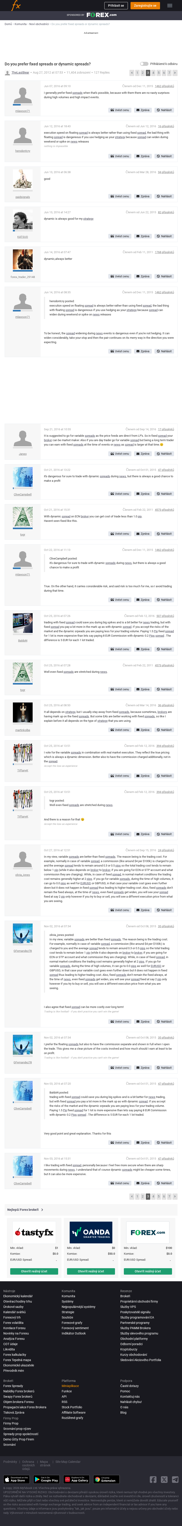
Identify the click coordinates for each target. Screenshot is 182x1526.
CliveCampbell (23, 494)
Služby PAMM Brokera (135, 1328)
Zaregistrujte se (145, 5)
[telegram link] (175, 1479)
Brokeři (125, 1296)
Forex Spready (13, 1386)
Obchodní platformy (134, 1338)
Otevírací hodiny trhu (17, 1301)
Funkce (67, 1391)
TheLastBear (20, 72)
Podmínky (10, 1461)
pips (118, 865)
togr (22, 534)
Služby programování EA (137, 1317)
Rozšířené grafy (72, 1418)
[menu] (169, 5)
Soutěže (67, 1317)
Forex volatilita (13, 1322)
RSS (64, 1402)
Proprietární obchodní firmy (139, 1301)
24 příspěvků (166, 850)
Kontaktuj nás (130, 1396)
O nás (124, 1407)
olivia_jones (22, 874)
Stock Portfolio (72, 1407)
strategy (120, 137)
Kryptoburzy (128, 1349)
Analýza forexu (14, 1338)
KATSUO (22, 237)
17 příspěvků (166, 429)
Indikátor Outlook (74, 1333)
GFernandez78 (23, 951)
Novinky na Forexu (16, 1333)
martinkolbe (22, 730)
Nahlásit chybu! (131, 1402)
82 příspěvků (166, 212)
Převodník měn (13, 1370)
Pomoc (125, 1391)
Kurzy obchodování (133, 1354)
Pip (156, 631)
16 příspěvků (166, 126)
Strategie (68, 1312)
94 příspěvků (166, 172)
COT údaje (10, 1344)
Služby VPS (128, 1307)
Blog (123, 1412)
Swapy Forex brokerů (17, 1396)
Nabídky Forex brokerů (18, 1391)
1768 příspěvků (164, 252)
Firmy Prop (10, 1423)
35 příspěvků (166, 926)
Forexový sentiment (75, 1328)
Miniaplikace (70, 1386)
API (64, 1396)
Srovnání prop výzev (17, 1428)
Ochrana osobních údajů (28, 1465)
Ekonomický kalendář (18, 1296)
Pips (152, 635)
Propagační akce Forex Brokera (24, 1407)
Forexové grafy (72, 1322)
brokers (162, 712)
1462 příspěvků (164, 86)
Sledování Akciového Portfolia (140, 1360)
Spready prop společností (20, 1434)
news (74, 141)
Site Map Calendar (68, 1461)
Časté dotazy (129, 1386)
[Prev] (131, 73)
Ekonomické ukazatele (18, 1365)
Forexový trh (12, 1317)
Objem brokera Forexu (18, 1402)
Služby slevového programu (139, 1333)
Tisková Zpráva (13, 1412)
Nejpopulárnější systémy (78, 1307)
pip (140, 516)
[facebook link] (153, 1479)
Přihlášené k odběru (164, 64)
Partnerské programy (135, 1322)
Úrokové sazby (13, 1307)
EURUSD (85, 883)
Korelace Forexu (14, 1328)
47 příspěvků (166, 469)
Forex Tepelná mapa (17, 1360)
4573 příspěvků (164, 509)
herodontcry (22, 151)
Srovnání (9, 1444)
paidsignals (23, 197)
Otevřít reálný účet (34, 1271)
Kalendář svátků (14, 1312)
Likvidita (9, 1349)
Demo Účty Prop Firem (18, 1439)
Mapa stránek (45, 1463)
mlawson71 (22, 111)
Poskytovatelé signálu (135, 1312)
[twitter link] (164, 1479)
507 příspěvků (165, 616)
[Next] (174, 73)
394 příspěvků (165, 745)
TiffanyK (22, 770)
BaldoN (22, 640)
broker (48, 440)
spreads (77, 92)
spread (83, 132)
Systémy (67, 1301)
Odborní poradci (131, 1344)
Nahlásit (166, 110)
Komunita (68, 1296)
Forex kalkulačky (14, 1354)
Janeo (23, 454)
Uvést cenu (122, 110)
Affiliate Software (73, 1412)
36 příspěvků (166, 705)
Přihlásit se (116, 5)
